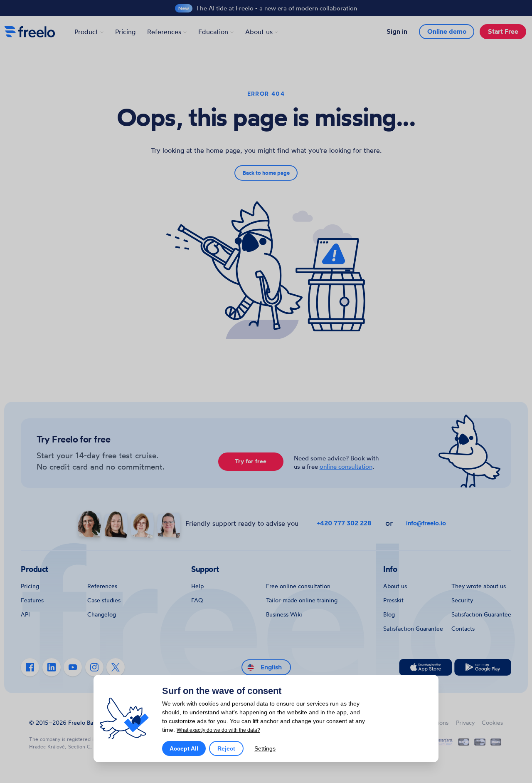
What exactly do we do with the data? (218, 730)
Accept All (184, 748)
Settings (265, 748)
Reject (226, 748)
